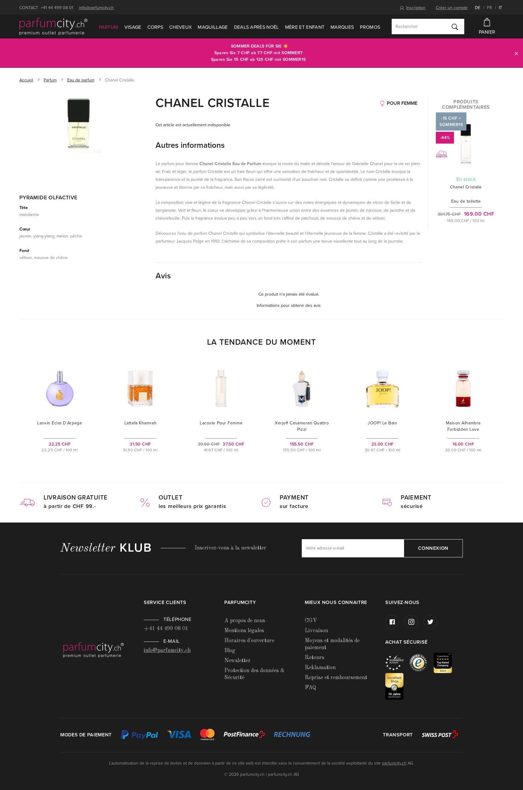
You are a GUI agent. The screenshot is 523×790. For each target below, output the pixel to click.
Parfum (108, 27)
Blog (229, 650)
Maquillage (213, 27)
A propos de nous (244, 620)
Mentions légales (244, 630)
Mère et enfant (304, 27)
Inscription (416, 7)
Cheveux (180, 27)
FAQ (310, 687)
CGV (311, 620)
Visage (132, 27)
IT (500, 7)
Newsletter (237, 660)
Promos (370, 27)
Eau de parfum (80, 80)
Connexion (433, 548)
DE (477, 7)
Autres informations (190, 145)
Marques (342, 27)
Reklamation (320, 667)
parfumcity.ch (394, 763)
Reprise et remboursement (336, 677)
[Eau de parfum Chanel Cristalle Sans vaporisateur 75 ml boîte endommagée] (77, 124)
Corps (155, 27)
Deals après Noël (256, 27)
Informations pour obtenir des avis (289, 305)
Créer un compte (452, 7)
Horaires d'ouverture (249, 640)
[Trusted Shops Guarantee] (422, 662)
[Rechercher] (455, 27)
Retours (314, 657)
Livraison (316, 630)
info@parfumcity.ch (96, 7)
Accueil (26, 80)
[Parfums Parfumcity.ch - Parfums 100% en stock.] (53, 26)
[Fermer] (516, 53)
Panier (487, 32)
